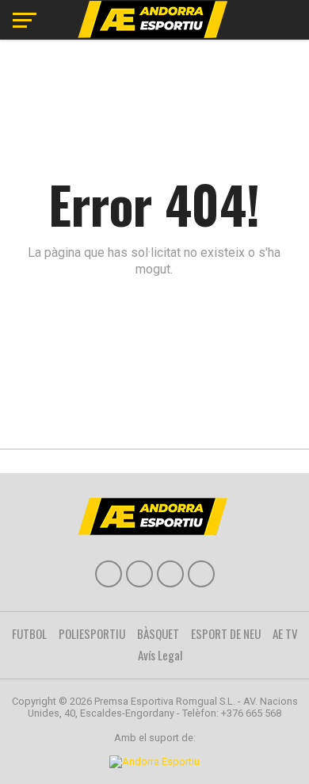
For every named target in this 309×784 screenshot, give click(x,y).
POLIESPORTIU (92, 633)
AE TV (285, 633)
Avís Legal (160, 655)
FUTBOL (29, 633)
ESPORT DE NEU (226, 633)
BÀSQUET (158, 633)
